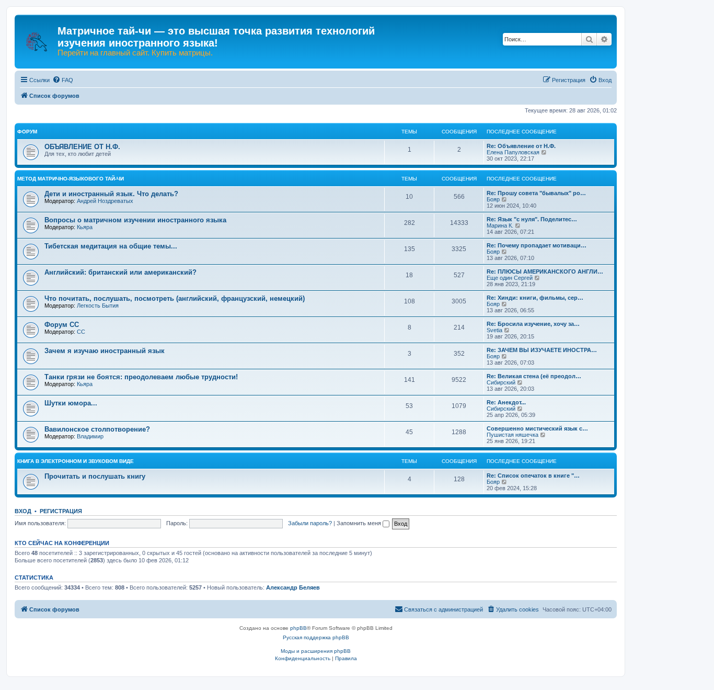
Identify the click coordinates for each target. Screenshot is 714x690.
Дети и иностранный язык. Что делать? (111, 194)
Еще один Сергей (510, 278)
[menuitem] (62, 80)
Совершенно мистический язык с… (537, 428)
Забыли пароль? (310, 523)
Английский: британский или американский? (120, 272)
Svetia (494, 330)
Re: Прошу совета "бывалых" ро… (536, 193)
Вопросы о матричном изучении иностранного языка (135, 220)
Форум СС (61, 325)
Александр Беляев (293, 587)
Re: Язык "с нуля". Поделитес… (532, 219)
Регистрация (61, 511)
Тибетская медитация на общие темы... (110, 246)
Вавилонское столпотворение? (97, 429)
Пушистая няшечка (512, 435)
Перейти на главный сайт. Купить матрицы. (135, 52)
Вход (23, 511)
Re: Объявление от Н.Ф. (521, 146)
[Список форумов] (37, 36)
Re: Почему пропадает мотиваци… (536, 245)
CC (81, 332)
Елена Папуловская (513, 152)
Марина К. (500, 225)
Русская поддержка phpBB (316, 637)
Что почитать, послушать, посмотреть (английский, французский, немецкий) (174, 298)
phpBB (298, 628)
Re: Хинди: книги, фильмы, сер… (535, 298)
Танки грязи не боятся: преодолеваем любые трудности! (141, 377)
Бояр (493, 199)
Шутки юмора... (70, 403)
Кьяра (85, 227)
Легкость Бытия (98, 305)
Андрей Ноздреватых (105, 201)
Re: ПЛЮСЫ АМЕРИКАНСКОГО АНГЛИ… (545, 271)
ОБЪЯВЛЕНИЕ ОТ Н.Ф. (82, 147)
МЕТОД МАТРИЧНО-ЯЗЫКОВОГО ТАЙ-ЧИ (70, 179)
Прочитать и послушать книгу (94, 476)
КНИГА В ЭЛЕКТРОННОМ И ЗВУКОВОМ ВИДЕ (75, 461)
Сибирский (501, 382)
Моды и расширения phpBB (316, 651)
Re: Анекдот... (506, 402)
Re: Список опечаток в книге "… (533, 475)
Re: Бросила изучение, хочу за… (533, 324)
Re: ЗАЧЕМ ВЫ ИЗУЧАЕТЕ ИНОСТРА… (542, 350)
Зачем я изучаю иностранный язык (104, 351)
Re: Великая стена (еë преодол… (534, 376)
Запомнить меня (360, 523)
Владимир (90, 436)
